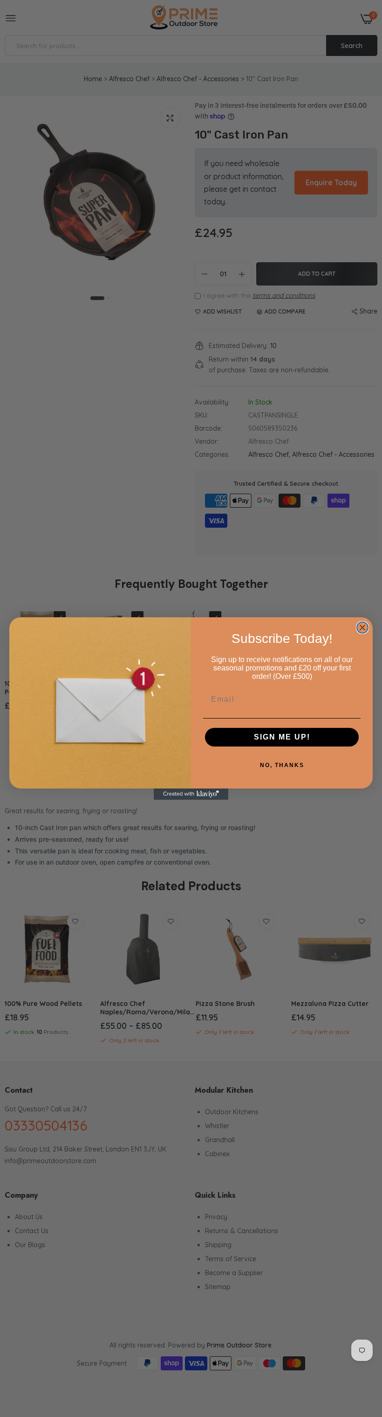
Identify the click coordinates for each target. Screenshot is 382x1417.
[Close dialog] (362, 627)
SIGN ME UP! (282, 737)
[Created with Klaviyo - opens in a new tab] (191, 794)
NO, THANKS (282, 765)
